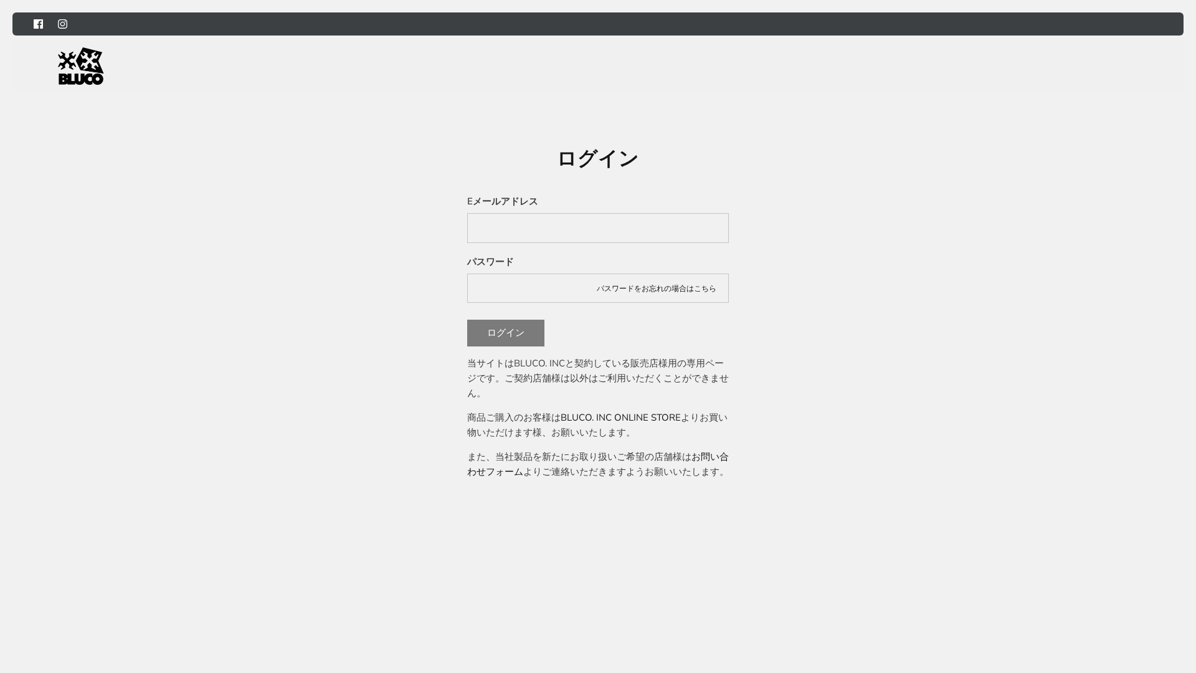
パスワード (490, 261)
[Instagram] (62, 24)
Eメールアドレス (502, 201)
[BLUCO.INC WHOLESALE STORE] (81, 66)
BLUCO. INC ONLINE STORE (621, 417)
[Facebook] (38, 24)
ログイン (505, 333)
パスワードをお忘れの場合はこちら (656, 289)
